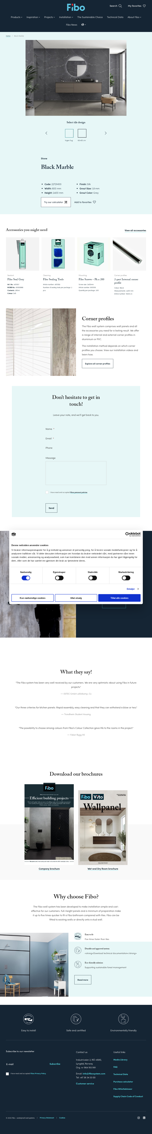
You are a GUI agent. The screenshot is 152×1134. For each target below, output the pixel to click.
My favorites (134, 5)
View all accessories (135, 230)
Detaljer (131, 589)
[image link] (49, 824)
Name (50, 429)
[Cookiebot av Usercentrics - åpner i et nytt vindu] (128, 534)
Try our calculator (53, 202)
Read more (82, 979)
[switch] (59, 578)
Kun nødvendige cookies (32, 598)
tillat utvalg (76, 598)
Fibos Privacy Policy (38, 1073)
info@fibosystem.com (94, 1073)
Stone (44, 158)
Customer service (85, 1083)
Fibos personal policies (78, 492)
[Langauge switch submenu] (83, 24)
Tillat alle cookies (119, 598)
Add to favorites (82, 202)
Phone (49, 447)
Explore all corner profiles (97, 363)
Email (50, 438)
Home (8, 36)
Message (51, 458)
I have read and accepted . (69, 492)
